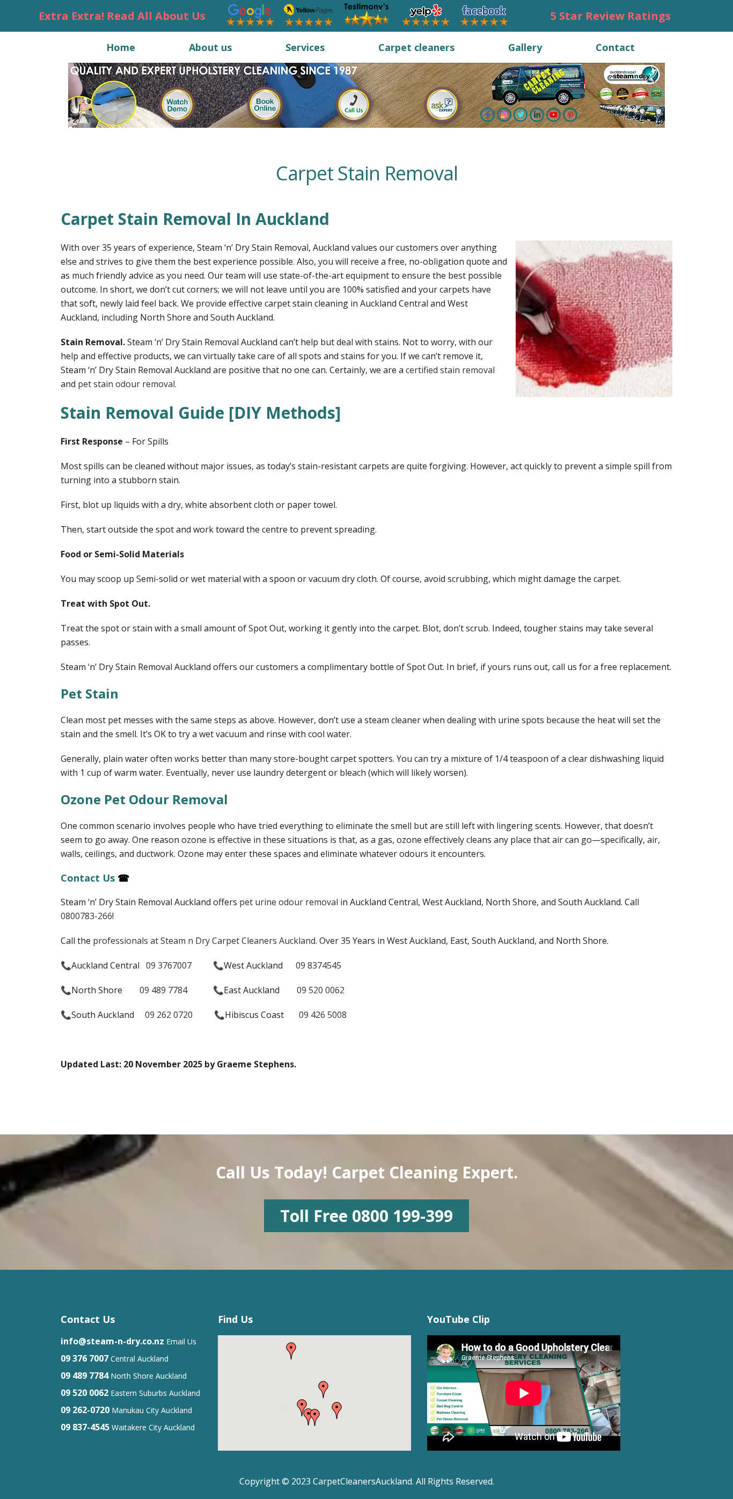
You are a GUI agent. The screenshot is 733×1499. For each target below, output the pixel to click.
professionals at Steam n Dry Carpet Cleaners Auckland (204, 941)
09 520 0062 (320, 990)
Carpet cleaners (416, 47)
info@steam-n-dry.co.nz (112, 1341)
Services (305, 47)
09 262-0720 (85, 1410)
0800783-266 (86, 916)
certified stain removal (450, 370)
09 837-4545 (85, 1427)
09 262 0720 (170, 1015)
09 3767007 (169, 965)
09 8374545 (318, 965)
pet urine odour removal (288, 902)
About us (210, 47)
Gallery (525, 47)
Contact (615, 47)
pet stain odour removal (126, 384)
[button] (337, 1410)
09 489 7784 (163, 990)
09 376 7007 (84, 1358)
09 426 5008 (323, 1015)
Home (120, 47)
